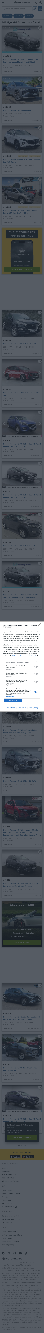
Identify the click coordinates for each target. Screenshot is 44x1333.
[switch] (36, 667)
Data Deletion (10, 708)
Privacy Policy (33, 708)
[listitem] (22, 662)
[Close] (40, 625)
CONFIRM (13, 700)
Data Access (22, 708)
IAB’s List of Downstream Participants (24, 656)
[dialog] (22, 666)
